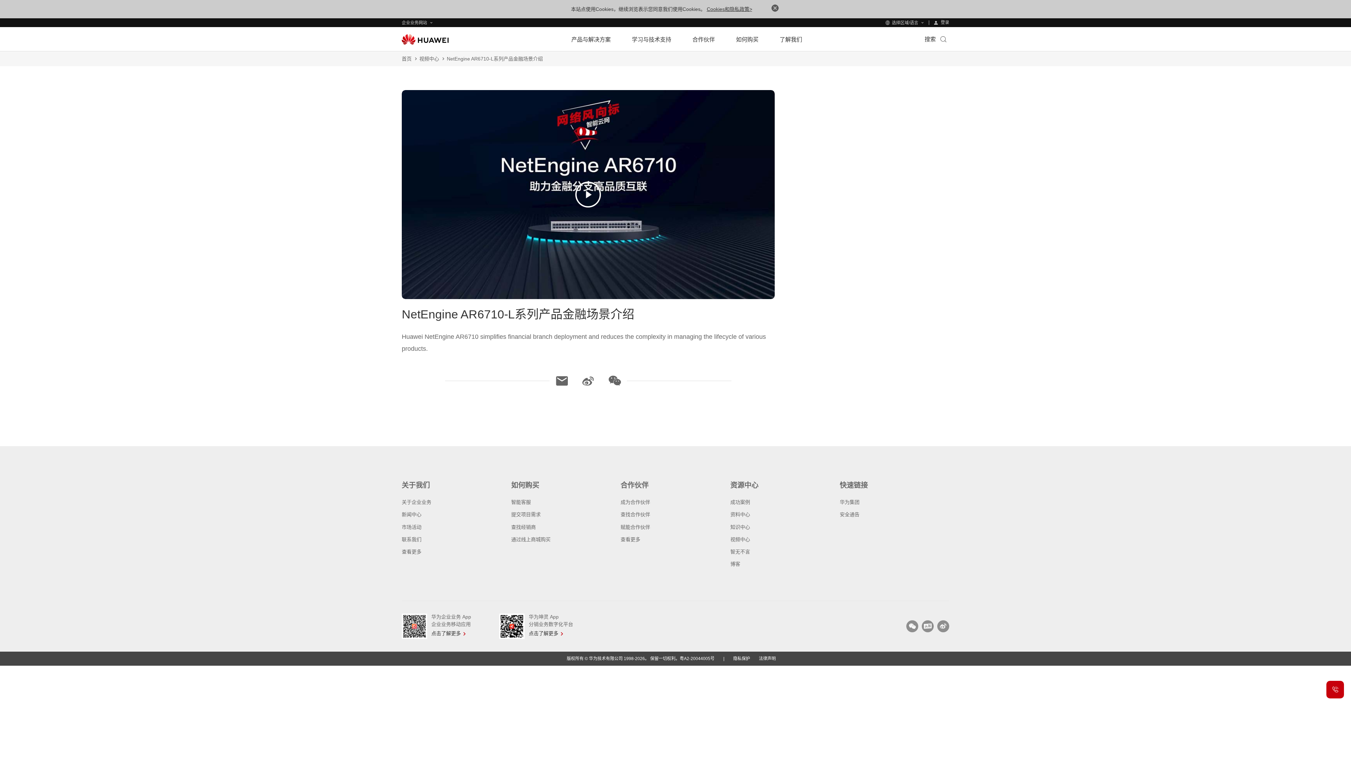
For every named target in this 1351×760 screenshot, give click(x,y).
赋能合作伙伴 (635, 527)
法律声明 (767, 658)
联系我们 (411, 539)
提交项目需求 (526, 514)
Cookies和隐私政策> (729, 9)
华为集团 (850, 502)
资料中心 (740, 514)
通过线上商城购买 (531, 539)
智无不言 (740, 552)
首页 (407, 59)
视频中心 (429, 59)
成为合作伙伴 (635, 502)
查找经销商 (523, 527)
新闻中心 (411, 514)
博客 (735, 564)
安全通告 (850, 514)
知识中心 (740, 527)
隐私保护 (741, 658)
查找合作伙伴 (635, 514)
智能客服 (521, 502)
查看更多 (411, 552)
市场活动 (411, 527)
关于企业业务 (416, 502)
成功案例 (740, 502)
